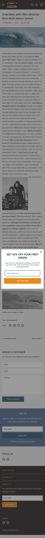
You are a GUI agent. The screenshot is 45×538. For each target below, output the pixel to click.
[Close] (41, 252)
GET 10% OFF (22, 281)
